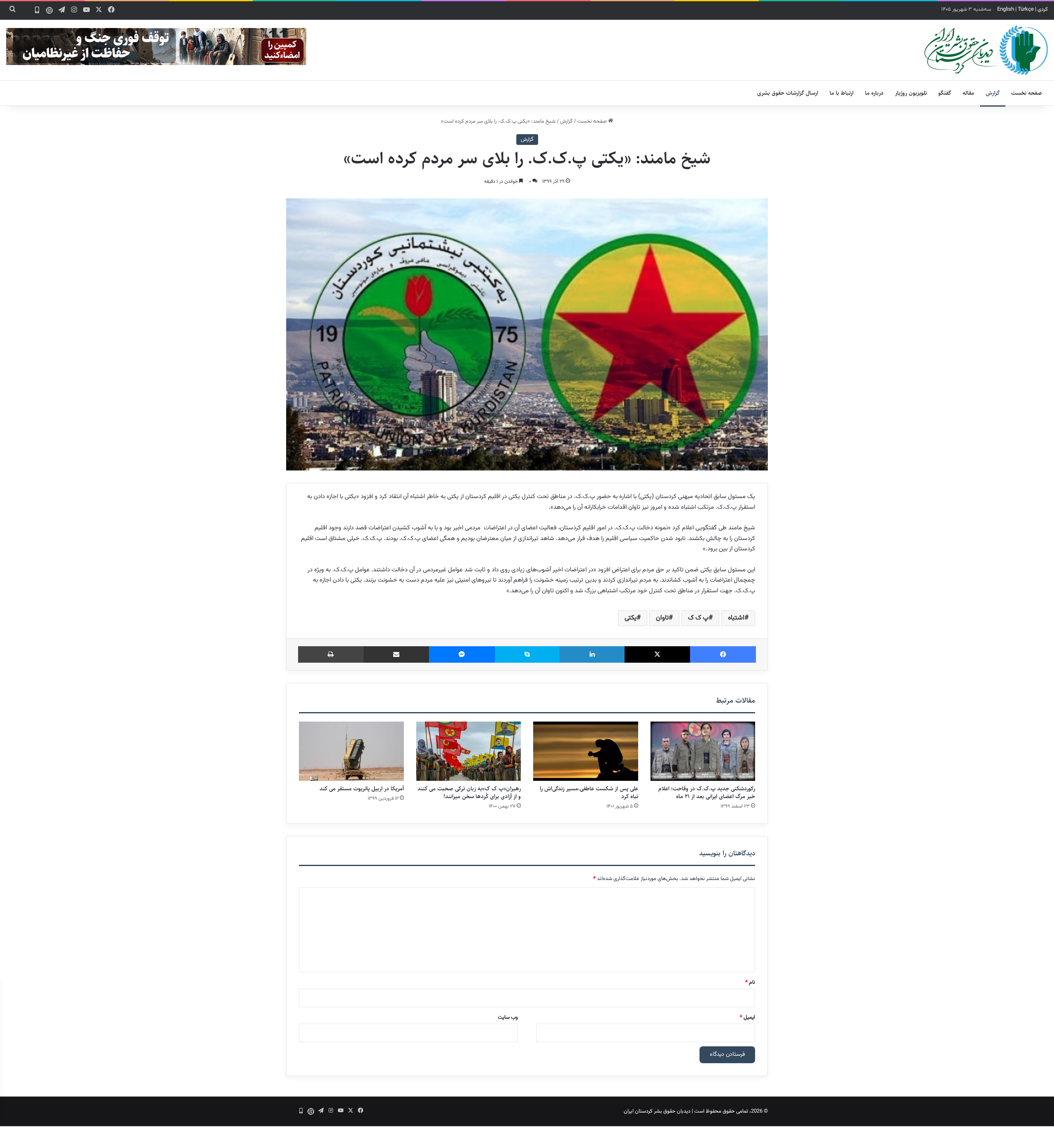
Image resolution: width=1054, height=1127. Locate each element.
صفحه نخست (1026, 93)
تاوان (662, 618)
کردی (1043, 9)
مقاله (968, 93)
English (1005, 9)
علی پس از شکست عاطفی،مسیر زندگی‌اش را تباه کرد (589, 792)
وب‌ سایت (508, 1017)
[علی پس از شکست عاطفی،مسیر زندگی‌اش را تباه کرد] (585, 751)
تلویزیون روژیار (911, 93)
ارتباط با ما (841, 93)
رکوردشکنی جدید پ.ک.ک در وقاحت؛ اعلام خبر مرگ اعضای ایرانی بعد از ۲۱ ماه (706, 792)
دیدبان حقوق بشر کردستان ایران (657, 1111)
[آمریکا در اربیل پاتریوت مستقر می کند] (351, 751)
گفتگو (944, 93)
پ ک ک (698, 618)
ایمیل (747, 1017)
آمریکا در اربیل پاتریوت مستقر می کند (361, 788)
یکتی (631, 618)
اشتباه (736, 618)
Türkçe (1026, 9)
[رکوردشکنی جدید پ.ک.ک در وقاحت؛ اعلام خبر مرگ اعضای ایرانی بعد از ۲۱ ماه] (703, 751)
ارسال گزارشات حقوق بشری (787, 93)
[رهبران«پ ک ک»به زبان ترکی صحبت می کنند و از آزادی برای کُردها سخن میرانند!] (468, 751)
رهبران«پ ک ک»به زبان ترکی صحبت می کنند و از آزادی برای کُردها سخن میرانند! (469, 792)
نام (750, 982)
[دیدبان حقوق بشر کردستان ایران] (986, 50)
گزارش (993, 93)
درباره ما (874, 93)
